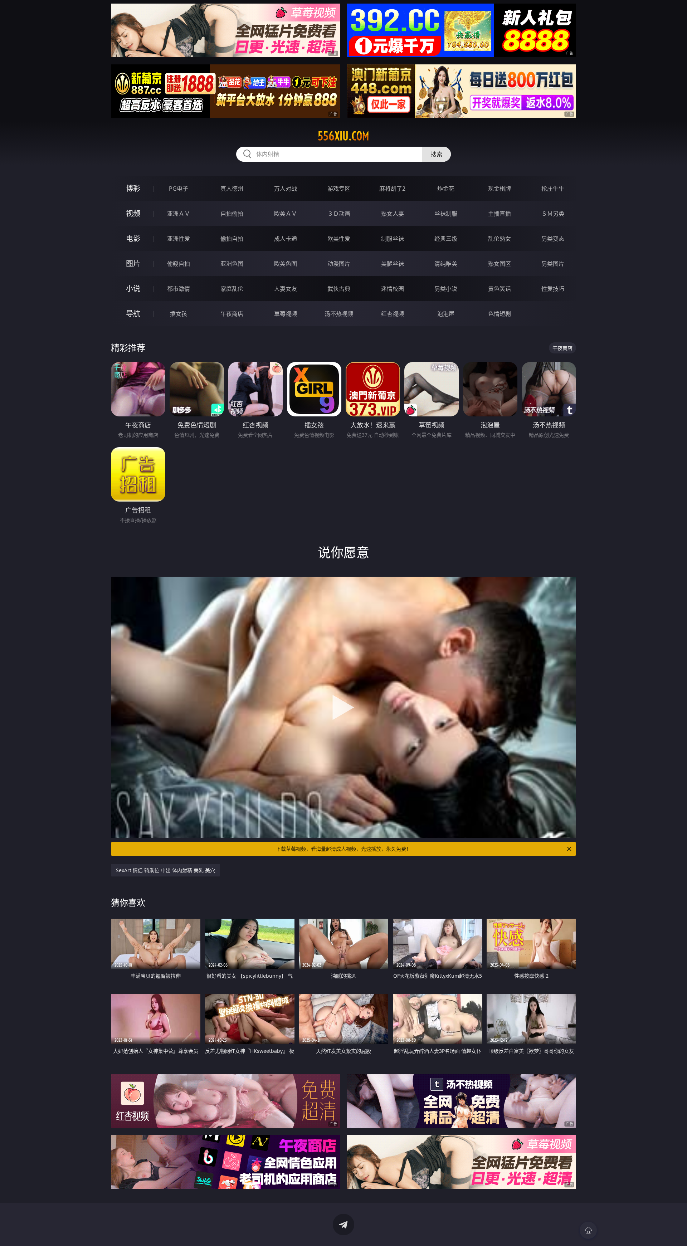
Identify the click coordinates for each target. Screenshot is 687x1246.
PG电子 (178, 188)
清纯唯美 (445, 264)
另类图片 (552, 264)
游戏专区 (338, 188)
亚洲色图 (231, 264)
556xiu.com (343, 136)
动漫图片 (338, 264)
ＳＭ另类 (552, 214)
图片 (133, 263)
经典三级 (445, 239)
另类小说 (445, 289)
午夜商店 (231, 314)
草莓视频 (285, 314)
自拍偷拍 (231, 214)
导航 (133, 313)
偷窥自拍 (178, 264)
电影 (133, 238)
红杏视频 (392, 314)
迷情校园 (392, 289)
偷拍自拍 (231, 239)
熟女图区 (499, 264)
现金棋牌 (499, 188)
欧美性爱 (338, 239)
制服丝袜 (392, 239)
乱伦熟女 (499, 239)
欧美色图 (285, 264)
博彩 (133, 188)
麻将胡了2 (392, 188)
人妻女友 (285, 289)
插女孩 (178, 314)
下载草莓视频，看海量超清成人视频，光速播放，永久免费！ (343, 848)
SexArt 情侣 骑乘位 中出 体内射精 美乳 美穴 (165, 870)
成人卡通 (285, 239)
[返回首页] (588, 1230)
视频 (133, 213)
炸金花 (445, 188)
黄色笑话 (499, 289)
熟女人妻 (392, 214)
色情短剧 (499, 314)
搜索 (436, 154)
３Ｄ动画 (338, 214)
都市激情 (178, 289)
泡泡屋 (445, 314)
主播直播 (499, 214)
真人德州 (231, 188)
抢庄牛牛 (552, 188)
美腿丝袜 (392, 264)
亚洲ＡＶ (178, 214)
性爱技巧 (552, 289)
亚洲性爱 (178, 239)
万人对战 (285, 188)
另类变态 (552, 239)
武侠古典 (338, 289)
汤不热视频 (339, 314)
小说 (133, 288)
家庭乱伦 (231, 289)
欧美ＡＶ (285, 214)
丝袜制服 (445, 214)
